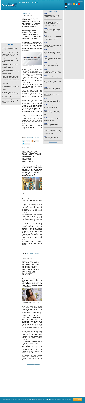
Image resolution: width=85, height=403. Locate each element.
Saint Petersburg (26, 2)
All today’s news (53, 142)
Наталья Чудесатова (33, 138)
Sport (52, 0)
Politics (24, 0)
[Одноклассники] (35, 140)
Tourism (61, 0)
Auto (19, 2)
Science (48, 0)
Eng (82, 1)
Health (56, 0)
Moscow (44, 0)
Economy (29, 0)
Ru (79, 1)
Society (34, 0)
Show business (34, 2)
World (20, 0)
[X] (26, 143)
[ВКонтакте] (26, 140)
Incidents (39, 0)
